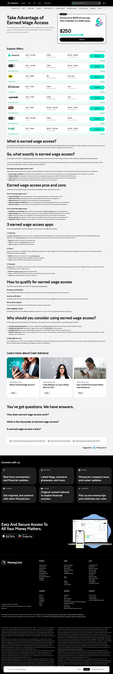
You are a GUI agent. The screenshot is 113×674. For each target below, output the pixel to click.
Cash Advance (42, 568)
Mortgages (41, 578)
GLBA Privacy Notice (69, 603)
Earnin (8, 251)
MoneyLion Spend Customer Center (73, 608)
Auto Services (92, 573)
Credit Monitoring (93, 565)
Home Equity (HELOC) (44, 576)
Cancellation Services (94, 583)
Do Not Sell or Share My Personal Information (75, 601)
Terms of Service (53, 614)
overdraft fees (49, 328)
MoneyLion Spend (21, 238)
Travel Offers (92, 580)
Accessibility (67, 606)
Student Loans (42, 575)
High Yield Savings (68, 570)
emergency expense (48, 326)
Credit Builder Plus (43, 573)
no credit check (23, 242)
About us (41, 595)
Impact (40, 605)
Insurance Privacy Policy (57, 616)
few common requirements (39, 286)
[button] (98, 669)
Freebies (66, 583)
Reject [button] (79, 669)
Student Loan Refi (93, 568)
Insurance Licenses (70, 616)
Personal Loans (42, 565)
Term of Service (68, 598)
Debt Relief (91, 566)
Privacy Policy (67, 600)
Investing (66, 571)
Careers (41, 597)
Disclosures (80, 614)
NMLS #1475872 (71, 614)
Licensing (66, 605)
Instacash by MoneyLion (13, 236)
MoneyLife (41, 598)
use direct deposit (34, 256)
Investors (41, 601)
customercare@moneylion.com (96, 600)
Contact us (66, 595)
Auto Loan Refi (92, 571)
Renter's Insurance (93, 578)
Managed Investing (68, 573)
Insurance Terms (81, 616)
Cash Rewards (67, 584)
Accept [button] (86, 669)
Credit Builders (43, 571)
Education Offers (93, 576)
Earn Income (67, 568)
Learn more (23, 669)
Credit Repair (92, 581)
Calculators (42, 600)
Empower (9, 267)
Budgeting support (19, 271)
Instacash (41, 570)
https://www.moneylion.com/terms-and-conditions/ (70, 649)
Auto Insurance (92, 570)
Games (65, 581)
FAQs (65, 597)
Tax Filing (91, 575)
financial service (28, 158)
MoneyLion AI (101, 448)
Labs (40, 603)
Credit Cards (42, 566)
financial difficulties (49, 211)
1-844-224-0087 (93, 598)
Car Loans (41, 580)
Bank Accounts (67, 566)
